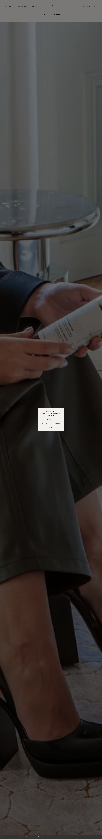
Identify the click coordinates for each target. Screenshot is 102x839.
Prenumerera (57, 423)
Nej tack (51, 427)
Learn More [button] (38, 836)
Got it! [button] (96, 836)
